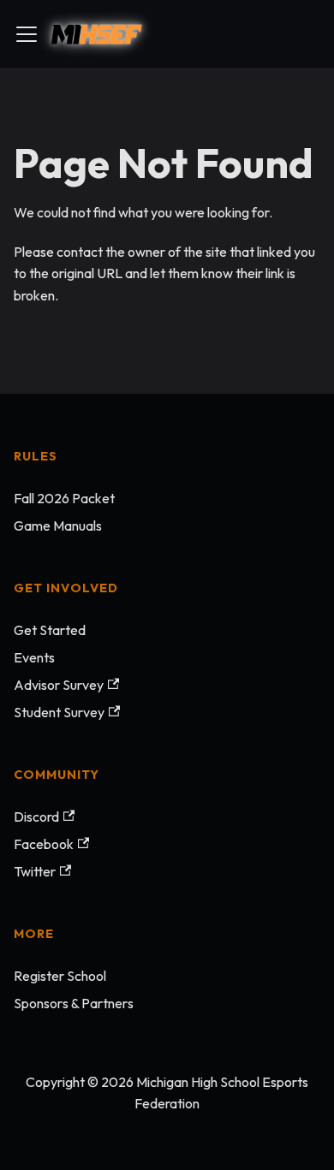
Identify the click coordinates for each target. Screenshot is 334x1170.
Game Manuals (58, 525)
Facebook (44, 843)
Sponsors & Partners (74, 1003)
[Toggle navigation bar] (26, 34)
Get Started (50, 629)
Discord (36, 816)
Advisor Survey (59, 684)
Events (34, 657)
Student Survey (59, 712)
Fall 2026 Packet (64, 498)
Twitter (35, 871)
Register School (60, 975)
